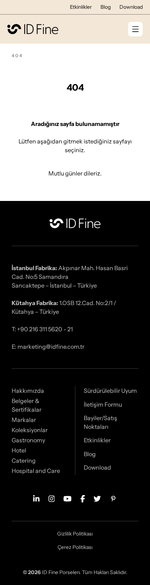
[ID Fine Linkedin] (36, 498)
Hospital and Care (36, 470)
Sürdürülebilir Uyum (110, 390)
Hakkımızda (28, 390)
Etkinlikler (81, 7)
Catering (24, 460)
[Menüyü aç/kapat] (135, 29)
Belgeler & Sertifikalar (27, 405)
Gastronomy (28, 440)
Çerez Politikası (75, 547)
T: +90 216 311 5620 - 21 (42, 329)
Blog (105, 7)
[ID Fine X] (97, 498)
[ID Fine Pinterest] (113, 498)
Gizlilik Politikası (75, 533)
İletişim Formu (103, 404)
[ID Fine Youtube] (67, 498)
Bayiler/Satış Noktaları (100, 422)
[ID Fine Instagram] (51, 498)
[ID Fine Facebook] (82, 498)
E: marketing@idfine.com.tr (48, 346)
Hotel (19, 450)
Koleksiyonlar (30, 430)
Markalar (24, 419)
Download (131, 7)
